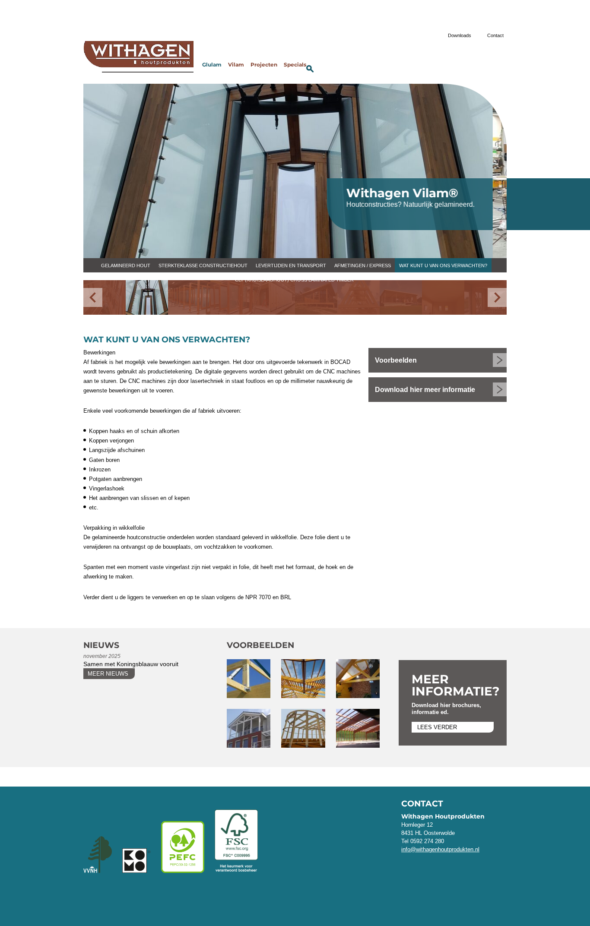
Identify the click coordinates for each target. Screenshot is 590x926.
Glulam (212, 65)
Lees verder (437, 727)
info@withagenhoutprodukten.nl (440, 849)
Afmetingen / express (362, 265)
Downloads (459, 35)
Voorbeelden (396, 360)
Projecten (264, 65)
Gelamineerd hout (125, 265)
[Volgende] (497, 297)
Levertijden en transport (291, 265)
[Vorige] (92, 297)
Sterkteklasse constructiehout (203, 265)
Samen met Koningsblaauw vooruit (130, 664)
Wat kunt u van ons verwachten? (443, 265)
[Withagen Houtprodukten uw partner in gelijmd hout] (138, 57)
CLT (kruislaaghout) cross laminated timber (294, 279)
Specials (295, 65)
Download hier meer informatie (425, 389)
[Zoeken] (310, 69)
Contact (495, 35)
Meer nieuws (108, 673)
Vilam (236, 65)
